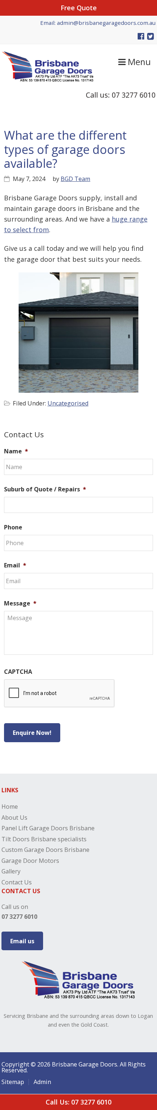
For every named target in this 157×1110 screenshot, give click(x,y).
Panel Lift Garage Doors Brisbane (48, 828)
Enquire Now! (32, 733)
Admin (42, 1082)
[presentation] (59, 693)
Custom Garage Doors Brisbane (45, 850)
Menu (138, 62)
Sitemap (12, 1082)
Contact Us (16, 882)
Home (9, 807)
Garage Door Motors (30, 861)
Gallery (10, 871)
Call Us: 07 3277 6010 (78, 1102)
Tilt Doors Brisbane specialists (44, 839)
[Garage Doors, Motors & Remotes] (47, 79)
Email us (22, 941)
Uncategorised (67, 403)
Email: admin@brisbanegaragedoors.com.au (98, 22)
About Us (14, 817)
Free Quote (79, 7)
